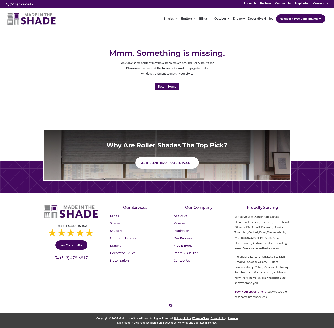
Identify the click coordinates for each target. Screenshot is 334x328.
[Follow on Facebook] (163, 305)
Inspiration (302, 3)
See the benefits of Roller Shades (165, 162)
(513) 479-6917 (74, 257)
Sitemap (233, 318)
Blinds (114, 216)
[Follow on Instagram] (171, 305)
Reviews (265, 3)
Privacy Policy (182, 318)
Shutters (116, 231)
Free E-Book (183, 245)
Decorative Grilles (122, 253)
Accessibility (218, 318)
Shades (115, 223)
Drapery (115, 245)
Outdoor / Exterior (123, 238)
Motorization (119, 260)
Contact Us (320, 3)
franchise (210, 322)
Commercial (283, 3)
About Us (250, 3)
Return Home (167, 86)
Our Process (183, 238)
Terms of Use (201, 318)
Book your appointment (250, 291)
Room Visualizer (186, 253)
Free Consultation (71, 245)
